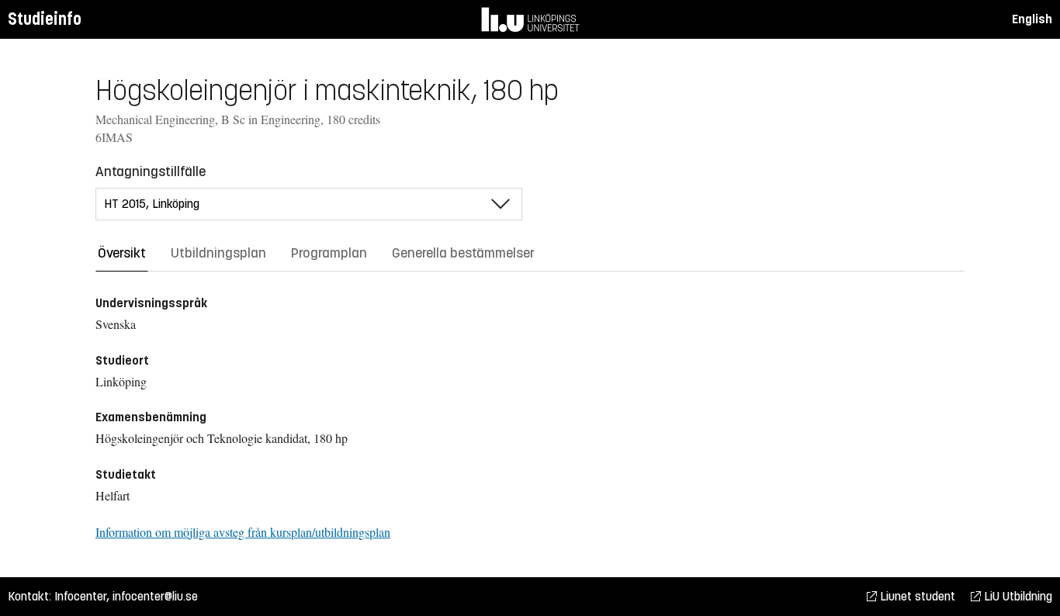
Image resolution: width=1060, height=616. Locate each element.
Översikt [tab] (122, 252)
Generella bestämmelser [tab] (463, 252)
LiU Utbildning (1016, 596)
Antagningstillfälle (150, 171)
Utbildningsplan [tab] (218, 252)
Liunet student (916, 596)
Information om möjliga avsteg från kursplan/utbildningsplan (242, 532)
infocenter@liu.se (155, 596)
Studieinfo (44, 19)
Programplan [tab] (329, 252)
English (1032, 19)
